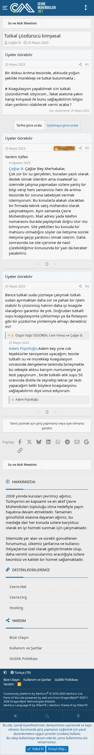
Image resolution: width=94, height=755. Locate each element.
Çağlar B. (14, 42)
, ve (49, 335)
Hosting (16, 607)
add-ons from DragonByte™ (60, 697)
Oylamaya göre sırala (62, 125)
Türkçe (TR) (22, 672)
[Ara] (47, 716)
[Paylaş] (80, 65)
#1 (87, 64)
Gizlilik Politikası (24, 658)
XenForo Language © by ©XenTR (25, 705)
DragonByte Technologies (27, 701)
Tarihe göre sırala (29, 125)
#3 (87, 286)
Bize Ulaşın (19, 637)
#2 (87, 148)
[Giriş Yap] (15, 716)
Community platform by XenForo (43, 693)
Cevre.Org (18, 597)
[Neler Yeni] (78, 716)
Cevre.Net (18, 586)
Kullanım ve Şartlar (26, 647)
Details (49, 701)
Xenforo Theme (68, 705)
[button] (5, 672)
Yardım (9, 684)
